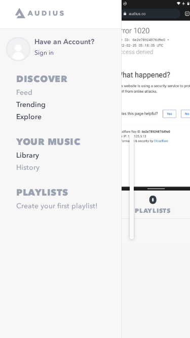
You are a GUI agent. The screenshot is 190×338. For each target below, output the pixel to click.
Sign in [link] (44, 53)
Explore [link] (29, 117)
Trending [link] (31, 104)
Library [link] (27, 155)
